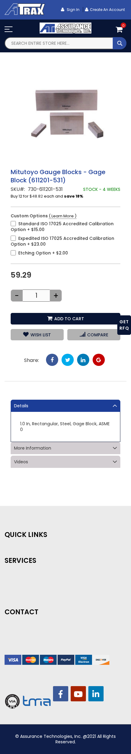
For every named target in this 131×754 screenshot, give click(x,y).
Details (21, 406)
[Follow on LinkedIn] (96, 693)
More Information (32, 448)
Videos (21, 462)
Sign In (73, 9)
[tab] (65, 406)
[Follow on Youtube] (78, 693)
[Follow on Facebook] (60, 693)
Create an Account (107, 9)
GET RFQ (124, 325)
